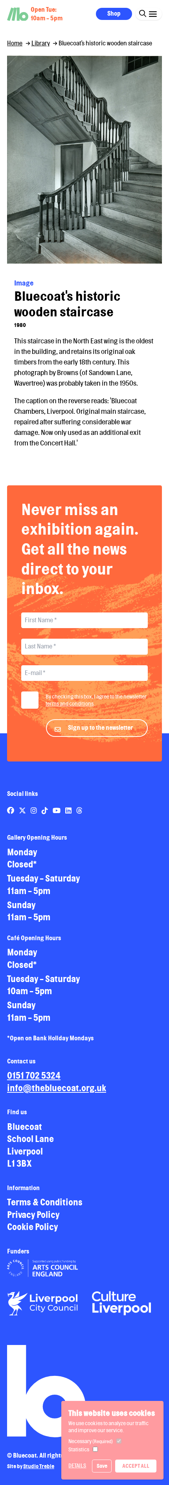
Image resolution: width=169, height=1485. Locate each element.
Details (77, 1465)
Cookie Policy (32, 1226)
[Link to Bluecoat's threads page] (79, 810)
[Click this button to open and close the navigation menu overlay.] (152, 13)
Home (14, 43)
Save (102, 1465)
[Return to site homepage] (17, 14)
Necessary (90, 1441)
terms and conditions (70, 703)
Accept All (135, 1465)
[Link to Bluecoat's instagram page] (34, 810)
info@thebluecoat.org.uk (56, 1088)
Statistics (78, 1449)
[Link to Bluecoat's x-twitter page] (23, 810)
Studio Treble (38, 1466)
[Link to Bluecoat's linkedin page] (69, 810)
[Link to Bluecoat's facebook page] (11, 810)
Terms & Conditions (45, 1202)
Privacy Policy (33, 1214)
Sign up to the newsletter (100, 727)
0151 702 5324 (34, 1075)
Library (40, 43)
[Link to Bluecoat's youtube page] (57, 810)
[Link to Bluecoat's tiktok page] (45, 810)
